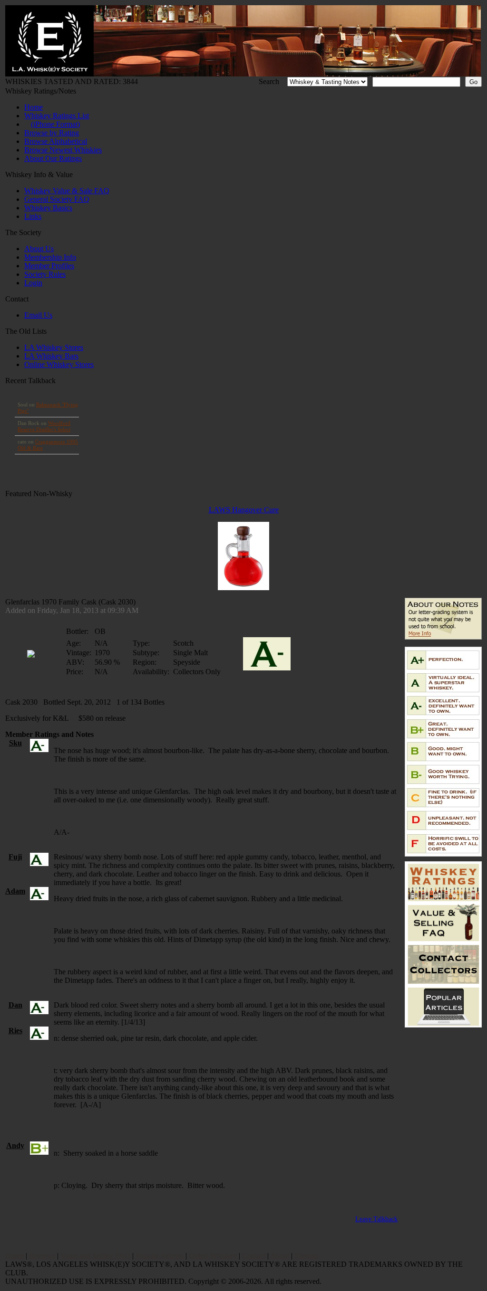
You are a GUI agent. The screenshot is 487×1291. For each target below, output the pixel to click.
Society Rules (45, 274)
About (279, 1256)
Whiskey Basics (48, 208)
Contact (253, 1256)
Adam (15, 891)
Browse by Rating (51, 133)
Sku (15, 743)
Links (32, 216)
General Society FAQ (56, 199)
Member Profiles (49, 266)
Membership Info (50, 257)
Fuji (15, 857)
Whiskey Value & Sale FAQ (66, 191)
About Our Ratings (53, 158)
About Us (39, 249)
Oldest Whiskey (213, 1256)
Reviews (42, 1256)
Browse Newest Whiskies (63, 150)
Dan (15, 1005)
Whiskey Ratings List (56, 116)
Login (33, 283)
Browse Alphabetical (55, 141)
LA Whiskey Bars (51, 356)
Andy (15, 1145)
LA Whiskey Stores (53, 347)
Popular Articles (160, 1256)
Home (33, 107)
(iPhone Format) (55, 124)
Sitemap (306, 1256)
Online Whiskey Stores (59, 364)
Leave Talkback (376, 1219)
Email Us (38, 315)
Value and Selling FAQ (95, 1256)
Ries (15, 1031)
